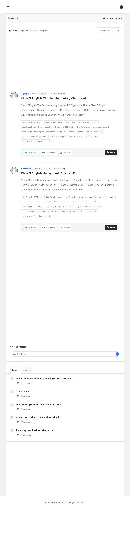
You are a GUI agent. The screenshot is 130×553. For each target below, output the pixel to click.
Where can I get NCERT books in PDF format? (39, 404)
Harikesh (26, 168)
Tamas (25, 94)
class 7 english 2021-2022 (32, 122)
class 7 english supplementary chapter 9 (92, 127)
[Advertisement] (65, 65)
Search (14, 18)
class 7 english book (54, 122)
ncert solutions (91, 136)
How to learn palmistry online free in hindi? (38, 417)
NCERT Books (23, 391)
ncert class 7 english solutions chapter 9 (65, 136)
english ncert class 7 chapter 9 (89, 131)
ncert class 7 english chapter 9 (34, 136)
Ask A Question (114, 18)
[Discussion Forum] (65, 6)
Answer (111, 152)
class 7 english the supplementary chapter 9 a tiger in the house (48, 131)
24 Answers (26, 422)
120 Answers (26, 383)
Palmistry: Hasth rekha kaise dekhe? (35, 430)
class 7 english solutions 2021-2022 (59, 127)
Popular (15, 370)
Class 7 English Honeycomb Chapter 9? (48, 173)
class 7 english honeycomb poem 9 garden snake (42, 202)
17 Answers (26, 435)
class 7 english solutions (32, 127)
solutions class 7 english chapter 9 (36, 141)
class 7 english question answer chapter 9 (82, 122)
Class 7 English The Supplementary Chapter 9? (53, 98)
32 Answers (26, 396)
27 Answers (26, 409)
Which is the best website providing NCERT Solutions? (44, 378)
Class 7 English (59, 94)
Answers (27, 370)
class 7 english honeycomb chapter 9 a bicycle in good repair (89, 197)
